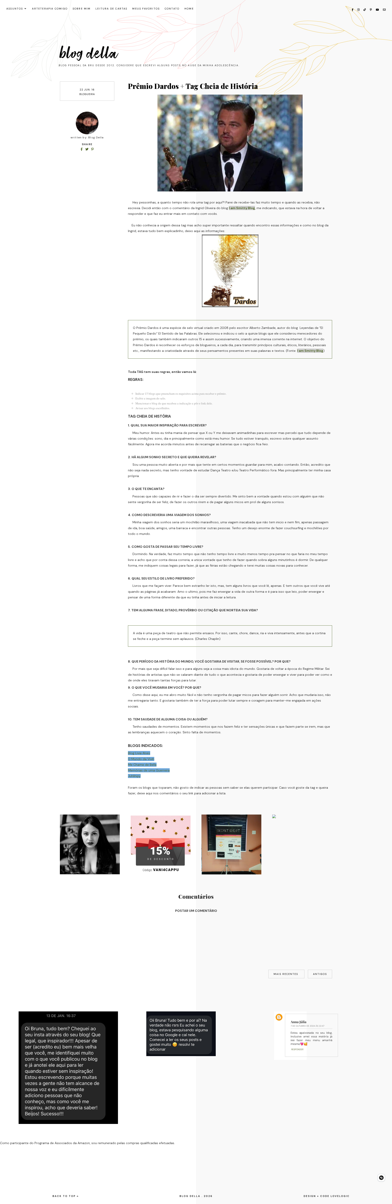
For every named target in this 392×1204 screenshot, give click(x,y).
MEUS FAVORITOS (146, 8)
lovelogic (340, 1196)
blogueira (87, 94)
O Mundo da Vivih (141, 759)
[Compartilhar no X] (87, 149)
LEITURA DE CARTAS (111, 8)
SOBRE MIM (82, 8)
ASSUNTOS (14, 8)
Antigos (320, 974)
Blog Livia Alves (139, 753)
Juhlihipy (134, 776)
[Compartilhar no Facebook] (82, 149)
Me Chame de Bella (142, 765)
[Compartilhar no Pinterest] (92, 149)
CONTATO (172, 8)
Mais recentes (286, 974)
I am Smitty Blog (242, 208)
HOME (189, 8)
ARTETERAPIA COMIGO (50, 8)
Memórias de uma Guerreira (149, 770)
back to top (64, 1196)
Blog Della (89, 53)
